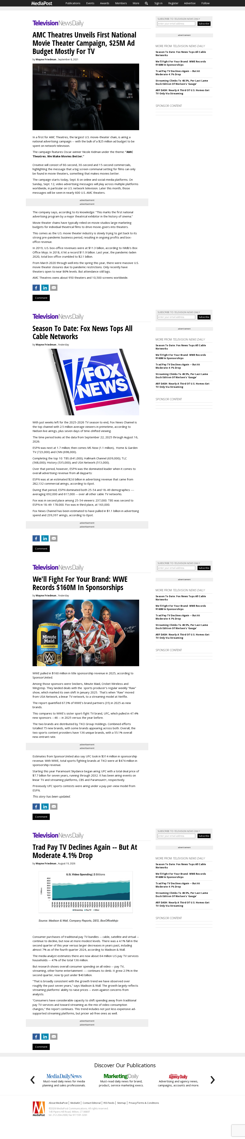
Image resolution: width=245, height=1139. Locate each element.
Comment (41, 298)
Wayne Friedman (46, 59)
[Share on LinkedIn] (45, 288)
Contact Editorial (92, 1103)
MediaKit (75, 1103)
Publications (72, 3)
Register (173, 3)
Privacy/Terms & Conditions (144, 1103)
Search (146, 3)
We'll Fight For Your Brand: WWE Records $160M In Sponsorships (181, 63)
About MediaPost (58, 1103)
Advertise (190, 3)
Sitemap (121, 1103)
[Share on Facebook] (36, 288)
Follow (205, 3)
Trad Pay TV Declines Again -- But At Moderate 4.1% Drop (178, 72)
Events (90, 3)
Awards (104, 3)
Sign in (158, 3)
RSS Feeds (109, 1103)
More (136, 3)
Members (121, 3)
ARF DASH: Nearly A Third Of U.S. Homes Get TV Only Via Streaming (182, 92)
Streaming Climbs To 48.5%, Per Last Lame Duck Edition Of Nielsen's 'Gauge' (182, 82)
